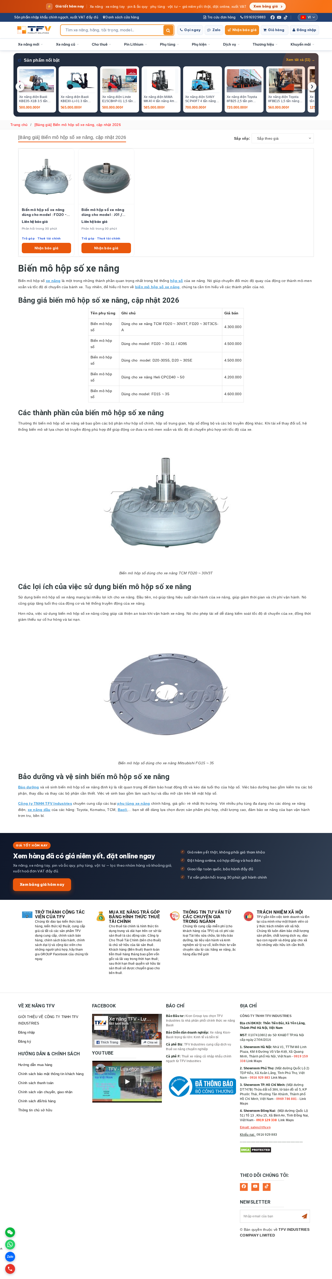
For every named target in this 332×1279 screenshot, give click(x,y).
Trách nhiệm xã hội (280, 912)
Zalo (216, 30)
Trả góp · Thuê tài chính (41, 238)
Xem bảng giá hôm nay (42, 884)
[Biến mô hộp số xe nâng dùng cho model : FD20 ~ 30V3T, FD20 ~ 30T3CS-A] (46, 176)
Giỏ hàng (276, 30)
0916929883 (254, 17)
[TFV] (35, 30)
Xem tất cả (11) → (300, 60)
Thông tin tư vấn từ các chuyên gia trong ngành (207, 917)
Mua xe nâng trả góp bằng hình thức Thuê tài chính (134, 917)
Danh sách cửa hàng (122, 17)
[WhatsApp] (10, 1244)
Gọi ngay (192, 30)
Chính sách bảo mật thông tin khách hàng (51, 1074)
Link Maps (254, 1061)
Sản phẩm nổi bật (42, 60)
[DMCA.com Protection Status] (255, 1150)
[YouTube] (279, 17)
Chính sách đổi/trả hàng (37, 1101)
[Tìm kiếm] (168, 30)
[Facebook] (273, 17)
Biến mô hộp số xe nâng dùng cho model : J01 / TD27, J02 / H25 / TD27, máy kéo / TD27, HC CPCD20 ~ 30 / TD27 (103, 212)
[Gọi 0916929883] (10, 1269)
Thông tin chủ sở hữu (35, 1110)
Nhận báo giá (244, 30)
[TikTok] (285, 17)
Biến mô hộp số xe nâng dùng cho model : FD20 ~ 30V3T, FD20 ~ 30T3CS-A (45, 212)
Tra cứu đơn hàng (221, 17)
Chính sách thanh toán (35, 1083)
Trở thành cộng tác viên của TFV (60, 914)
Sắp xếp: (242, 138)
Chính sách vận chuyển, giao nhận (45, 1092)
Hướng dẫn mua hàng (35, 1065)
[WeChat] (10, 1232)
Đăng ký (24, 1041)
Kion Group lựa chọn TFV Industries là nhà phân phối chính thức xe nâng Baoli (200, 1020)
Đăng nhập (306, 30)
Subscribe (304, 1216)
